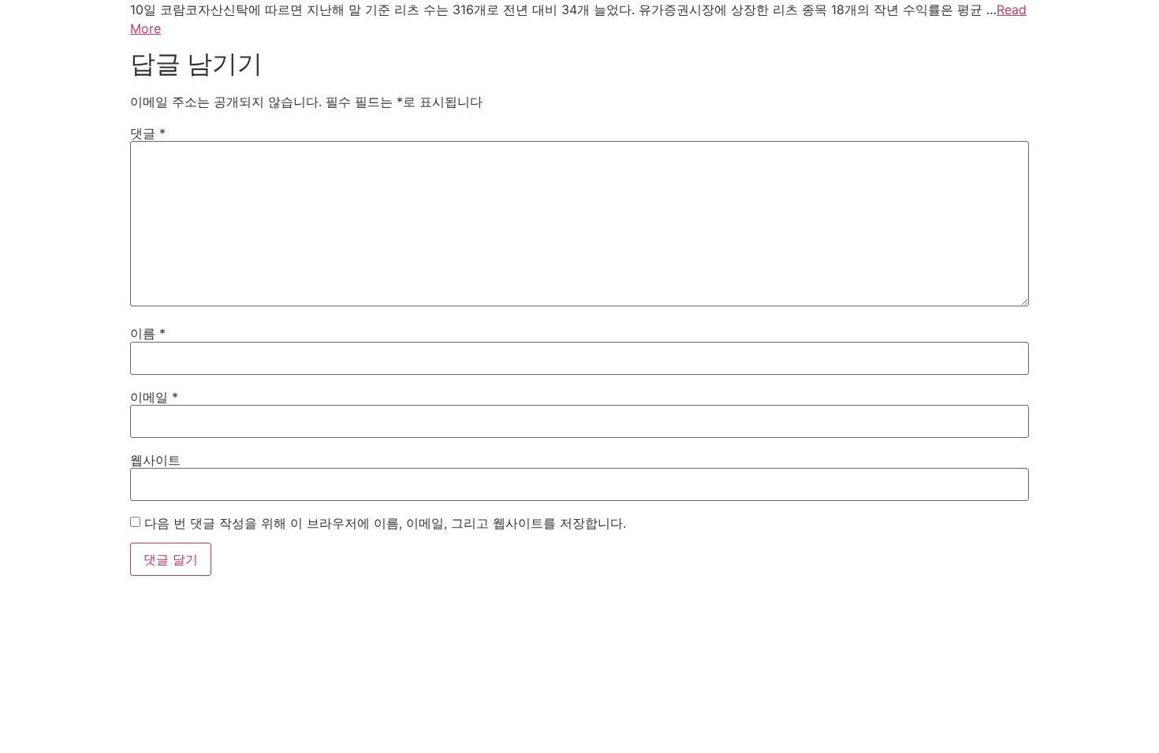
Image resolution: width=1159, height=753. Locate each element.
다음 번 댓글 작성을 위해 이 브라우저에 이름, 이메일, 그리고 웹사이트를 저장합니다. (385, 523)
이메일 (154, 397)
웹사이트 (155, 460)
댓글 (148, 133)
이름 (148, 333)
